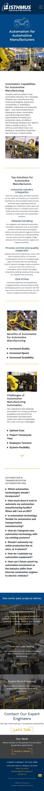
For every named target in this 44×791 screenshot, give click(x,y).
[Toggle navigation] (39, 7)
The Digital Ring (28, 785)
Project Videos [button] (22, 751)
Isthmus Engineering (23, 782)
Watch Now (22, 631)
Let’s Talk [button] (22, 729)
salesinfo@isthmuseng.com (22, 771)
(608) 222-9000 (22, 768)
